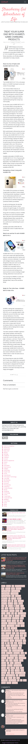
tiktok (2, 678)
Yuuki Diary (7, 501)
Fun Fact (3, 626)
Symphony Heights (10, 675)
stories (3, 675)
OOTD (2, 660)
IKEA (25, 635)
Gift (2, 628)
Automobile (20, 601)
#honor (3, 586)
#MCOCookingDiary (9, 446)
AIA (9, 598)
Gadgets (13, 42)
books (2, 606)
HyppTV (17, 635)
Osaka (10, 660)
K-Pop (2, 645)
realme (17, 668)
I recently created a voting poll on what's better (15, 730)
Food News (7, 465)
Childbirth (6, 455)
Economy (17, 616)
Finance (14, 621)
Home (5, 473)
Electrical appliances (9, 460)
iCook (5, 502)
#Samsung (7, 447)
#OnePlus (7, 588)
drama (5, 616)
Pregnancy (6, 486)
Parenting (6, 481)
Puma (8, 668)
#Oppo (13, 588)
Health (16, 630)
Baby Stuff (6, 451)
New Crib (3, 658)
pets (8, 663)
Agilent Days (4, 598)
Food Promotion (12, 623)
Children (23, 608)
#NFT (2, 588)
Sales (12, 670)
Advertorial (7, 449)
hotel (17, 633)
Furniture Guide (10, 626)
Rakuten (13, 668)
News (16, 658)
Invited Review (18, 640)
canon (21, 606)
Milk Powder (9, 653)
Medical (3, 653)
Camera (17, 606)
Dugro (10, 616)
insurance (22, 638)
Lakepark (3, 648)
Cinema (17, 611)
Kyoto (20, 645)
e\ (13, 616)
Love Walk (6, 478)
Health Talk (7, 472)
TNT (6, 678)
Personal (6, 483)
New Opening (10, 658)
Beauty (6, 452)
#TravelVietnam (14, 593)
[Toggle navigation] (25, 2)
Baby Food (4, 603)
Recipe (5, 489)
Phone (11, 663)
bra (6, 606)
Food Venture (7, 467)
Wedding (6, 499)
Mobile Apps (17, 653)
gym (13, 630)
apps (9, 601)
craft (12, 613)
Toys (14, 678)
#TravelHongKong (5, 591)
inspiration (16, 638)
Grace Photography (6, 630)
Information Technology (10, 477)
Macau (19, 648)
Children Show (4, 611)
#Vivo (13, 596)
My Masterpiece (14, 655)
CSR (16, 613)
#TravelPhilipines (5, 593)
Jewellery (20, 643)
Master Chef (4, 650)
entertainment (15, 618)
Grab (8, 628)
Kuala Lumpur (14, 645)
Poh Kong (3, 665)
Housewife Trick (5, 635)
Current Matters (22, 613)
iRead (5, 504)
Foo (18, 621)
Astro (15, 601)
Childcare (6, 457)
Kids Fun (8, 645)
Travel (5, 494)
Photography (7, 485)
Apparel (19, 598)
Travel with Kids (8, 498)
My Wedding (7, 480)
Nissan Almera (22, 658)
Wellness (9, 683)
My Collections (4, 655)
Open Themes (15, 742)
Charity (6, 608)
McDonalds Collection (17, 650)
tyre (21, 680)
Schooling (17, 670)
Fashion (9, 621)
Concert (6, 459)
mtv (26, 653)
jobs (24, 643)
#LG (13, 586)
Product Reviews (8, 488)
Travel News (7, 496)
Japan (15, 643)
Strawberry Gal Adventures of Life (14, 14)
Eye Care (3, 621)
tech (17, 675)
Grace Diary (7, 470)
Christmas (12, 611)
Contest (8, 613)
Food (5, 464)
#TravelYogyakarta (5, 596)
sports (12, 673)
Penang (21, 660)
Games (22, 626)
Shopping (6, 491)
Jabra (12, 643)
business (10, 606)
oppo (7, 660)
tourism (10, 678)
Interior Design (5, 640)
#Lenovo (8, 586)
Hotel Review (7, 475)
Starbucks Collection (20, 673)
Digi (2, 616)
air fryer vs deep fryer (10, 734)
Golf (5, 628)
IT (5, 643)
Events (5, 462)
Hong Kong (8, 633)
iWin (8, 643)
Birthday (6, 454)
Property (3, 668)
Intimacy (12, 640)
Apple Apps (4, 601)
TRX (18, 680)
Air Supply (13, 598)
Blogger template (6, 742)
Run (9, 670)
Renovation (4, 670)
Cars (2, 608)
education (23, 616)
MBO (10, 650)
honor (13, 633)
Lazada (9, 648)
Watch (24, 680)
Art (12, 601)
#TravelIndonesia (15, 591)
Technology (7, 493)
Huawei (18, 42)
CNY (21, 611)
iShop (5, 506)
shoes (22, 670)
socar (8, 673)
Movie (22, 653)
